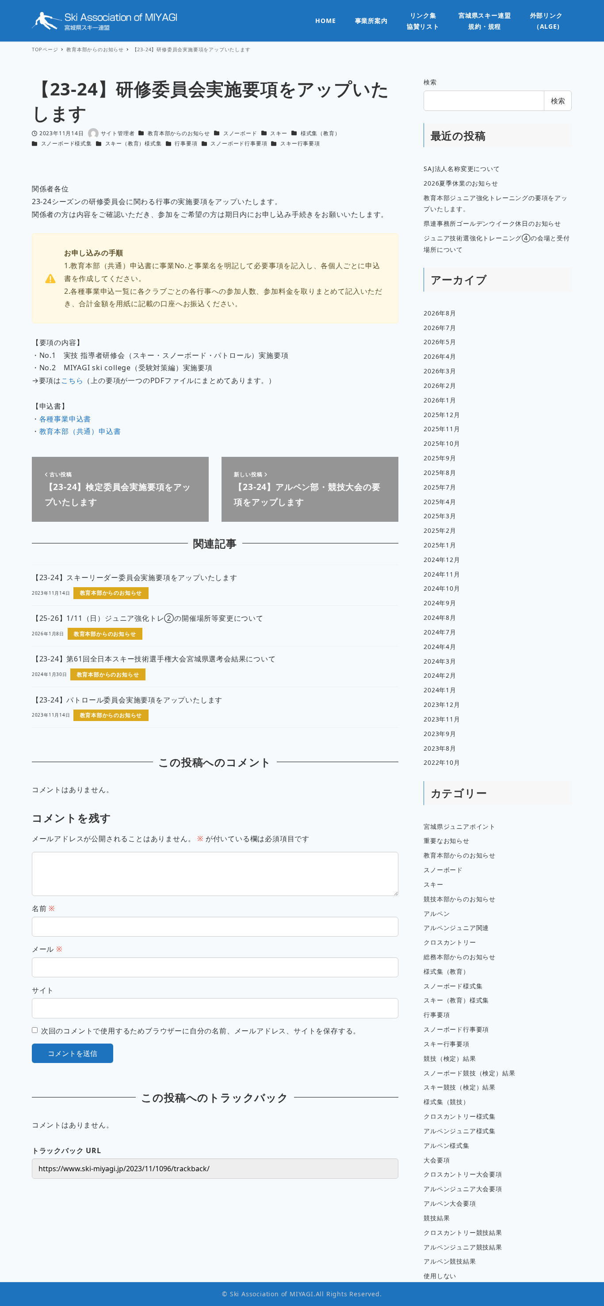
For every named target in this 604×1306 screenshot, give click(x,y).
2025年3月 (440, 516)
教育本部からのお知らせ (179, 133)
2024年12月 (442, 559)
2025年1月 (440, 545)
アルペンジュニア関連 (456, 927)
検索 (430, 82)
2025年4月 (440, 501)
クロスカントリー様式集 (460, 1116)
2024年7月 (440, 632)
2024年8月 (440, 617)
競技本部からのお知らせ (460, 899)
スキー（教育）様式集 (133, 143)
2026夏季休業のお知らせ (461, 183)
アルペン (437, 913)
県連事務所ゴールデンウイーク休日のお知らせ (492, 223)
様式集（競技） (447, 1101)
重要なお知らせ (447, 840)
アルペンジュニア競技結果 (463, 1247)
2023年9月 (440, 733)
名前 (43, 908)
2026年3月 (440, 371)
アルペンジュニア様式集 (460, 1131)
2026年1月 (440, 400)
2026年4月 (440, 356)
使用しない (440, 1276)
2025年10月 (442, 443)
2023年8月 (440, 748)
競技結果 (437, 1218)
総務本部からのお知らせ (460, 957)
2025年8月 (440, 472)
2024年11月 (442, 574)
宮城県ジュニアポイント (460, 826)
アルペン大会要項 (450, 1203)
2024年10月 (442, 588)
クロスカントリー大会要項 (463, 1174)
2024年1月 (440, 690)
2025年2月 (440, 530)
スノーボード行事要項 (238, 143)
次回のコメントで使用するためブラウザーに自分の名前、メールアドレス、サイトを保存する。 (200, 1031)
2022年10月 (442, 762)
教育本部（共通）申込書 (80, 431)
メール (47, 949)
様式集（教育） (320, 133)
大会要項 (437, 1160)
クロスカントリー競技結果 (463, 1232)
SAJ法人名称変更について (462, 168)
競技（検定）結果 (450, 1058)
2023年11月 (442, 719)
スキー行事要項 (300, 143)
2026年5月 (440, 342)
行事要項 (186, 143)
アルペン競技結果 (450, 1261)
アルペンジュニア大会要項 (463, 1189)
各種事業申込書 (65, 419)
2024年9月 (440, 603)
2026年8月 (440, 313)
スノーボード (240, 133)
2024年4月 (440, 646)
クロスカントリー (450, 942)
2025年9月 (440, 458)
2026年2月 (440, 385)
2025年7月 (440, 487)
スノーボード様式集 (66, 143)
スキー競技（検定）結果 (460, 1087)
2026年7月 (440, 327)
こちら (72, 380)
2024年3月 (440, 661)
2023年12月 (442, 704)
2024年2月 (440, 675)
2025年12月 (442, 414)
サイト (43, 990)
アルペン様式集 (447, 1145)
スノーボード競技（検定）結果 (469, 1073)
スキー (278, 133)
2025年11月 (442, 429)
